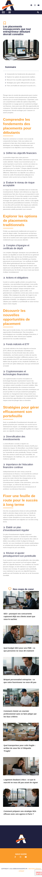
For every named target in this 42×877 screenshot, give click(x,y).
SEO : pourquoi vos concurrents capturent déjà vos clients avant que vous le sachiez (19, 616)
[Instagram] (34, 5)
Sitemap (21, 871)
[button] (10, 12)
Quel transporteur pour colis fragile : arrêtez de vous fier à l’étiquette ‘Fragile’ (19, 748)
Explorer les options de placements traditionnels (22, 77)
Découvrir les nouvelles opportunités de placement (22, 80)
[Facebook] (31, 5)
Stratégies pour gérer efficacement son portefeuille (22, 83)
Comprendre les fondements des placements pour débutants (22, 74)
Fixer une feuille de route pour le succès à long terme (22, 85)
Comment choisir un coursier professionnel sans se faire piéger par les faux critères (20, 714)
